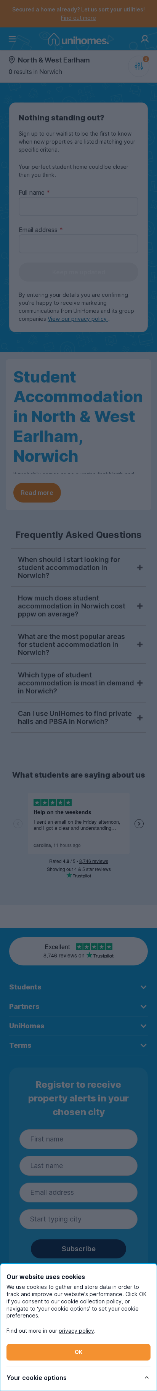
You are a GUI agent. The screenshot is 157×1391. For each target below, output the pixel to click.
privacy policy (76, 1330)
